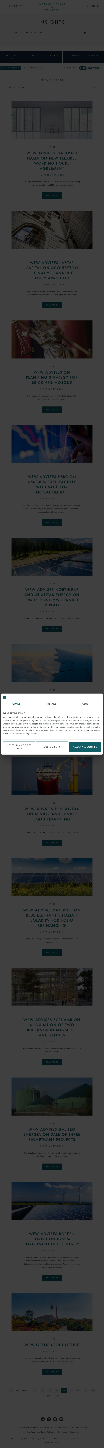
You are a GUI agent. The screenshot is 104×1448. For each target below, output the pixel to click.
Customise (50, 747)
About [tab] (86, 704)
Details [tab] (52, 704)
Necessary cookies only (19, 747)
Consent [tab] (18, 704)
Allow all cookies (85, 747)
